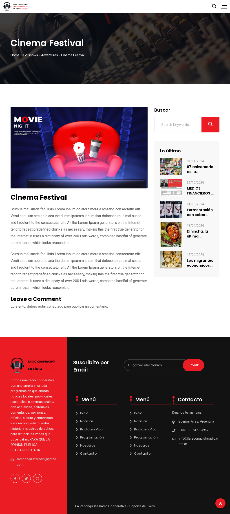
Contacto (88, 453)
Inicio (84, 413)
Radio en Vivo (91, 429)
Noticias (87, 421)
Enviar (193, 365)
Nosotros (87, 445)
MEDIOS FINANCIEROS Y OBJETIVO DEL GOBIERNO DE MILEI (200, 191)
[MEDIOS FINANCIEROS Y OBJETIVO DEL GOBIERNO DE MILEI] (171, 187)
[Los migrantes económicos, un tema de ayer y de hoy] (171, 259)
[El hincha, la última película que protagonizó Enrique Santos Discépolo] (171, 234)
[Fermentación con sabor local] (171, 209)
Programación (92, 437)
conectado (55, 306)
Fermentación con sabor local (200, 212)
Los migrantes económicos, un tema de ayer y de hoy (200, 263)
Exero (151, 506)
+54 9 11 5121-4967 (193, 430)
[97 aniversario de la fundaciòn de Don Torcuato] (171, 166)
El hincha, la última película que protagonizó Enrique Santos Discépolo (198, 234)
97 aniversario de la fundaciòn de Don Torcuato (200, 169)
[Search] (214, 6)
